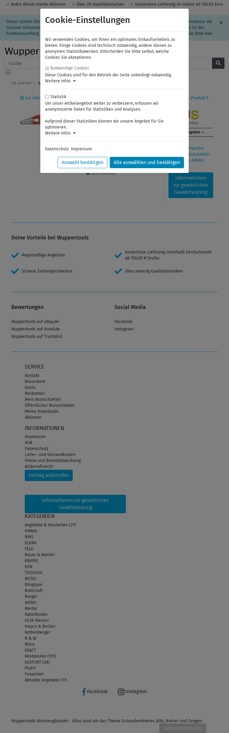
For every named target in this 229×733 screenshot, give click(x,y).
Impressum (81, 148)
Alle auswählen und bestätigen (147, 162)
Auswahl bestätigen (82, 162)
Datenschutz (57, 148)
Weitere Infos (59, 80)
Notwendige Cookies (69, 68)
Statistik (58, 96)
